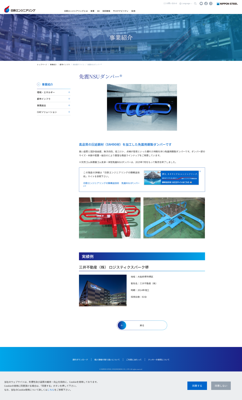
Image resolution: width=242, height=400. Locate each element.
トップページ (42, 64)
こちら (50, 389)
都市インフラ (65, 64)
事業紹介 (53, 64)
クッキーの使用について (159, 359)
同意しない (221, 385)
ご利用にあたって (134, 359)
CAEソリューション (47, 112)
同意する (197, 385)
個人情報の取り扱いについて (107, 359)
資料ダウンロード (80, 359)
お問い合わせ (171, 3)
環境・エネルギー (46, 92)
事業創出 (41, 105)
